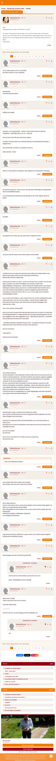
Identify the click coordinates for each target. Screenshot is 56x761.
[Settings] (19, 22)
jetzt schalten (28, 749)
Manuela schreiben (28, 745)
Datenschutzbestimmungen (12, 758)
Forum (3, 8)
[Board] (25, 22)
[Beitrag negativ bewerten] (47, 18)
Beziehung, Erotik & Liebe (15, 8)
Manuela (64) (6, 741)
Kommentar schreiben (30, 563)
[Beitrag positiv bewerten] (51, 18)
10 (43, 56)
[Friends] (22, 22)
